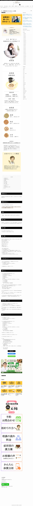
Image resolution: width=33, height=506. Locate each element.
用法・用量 (5, 183)
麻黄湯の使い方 (6, 178)
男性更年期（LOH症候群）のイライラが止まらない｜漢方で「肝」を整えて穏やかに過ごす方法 (27, 21)
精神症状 (25, 97)
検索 (31, 10)
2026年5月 (25, 37)
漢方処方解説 (3, 12)
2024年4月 (25, 64)
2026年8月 (25, 33)
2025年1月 (25, 52)
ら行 (24, 81)
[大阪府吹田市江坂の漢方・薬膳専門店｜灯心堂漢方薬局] (16, 2)
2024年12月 (25, 53)
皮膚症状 (25, 96)
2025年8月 (25, 44)
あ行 (24, 69)
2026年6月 (25, 36)
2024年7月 (25, 60)
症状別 (24, 93)
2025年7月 (25, 45)
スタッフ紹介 (25, 73)
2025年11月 (25, 41)
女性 (24, 85)
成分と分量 (5, 182)
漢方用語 (25, 92)
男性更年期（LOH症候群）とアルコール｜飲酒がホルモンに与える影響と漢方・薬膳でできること (27, 15)
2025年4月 (25, 48)
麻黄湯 (5, 180)
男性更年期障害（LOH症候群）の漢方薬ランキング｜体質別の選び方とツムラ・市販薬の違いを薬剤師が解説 (27, 18)
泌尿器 (24, 88)
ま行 (4, 12)
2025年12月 (25, 40)
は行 (24, 77)
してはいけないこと (6, 184)
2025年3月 (25, 49)
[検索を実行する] (19, 4)
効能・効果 (5, 181)
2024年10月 (25, 56)
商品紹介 (25, 84)
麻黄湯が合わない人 (6, 179)
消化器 (24, 89)
